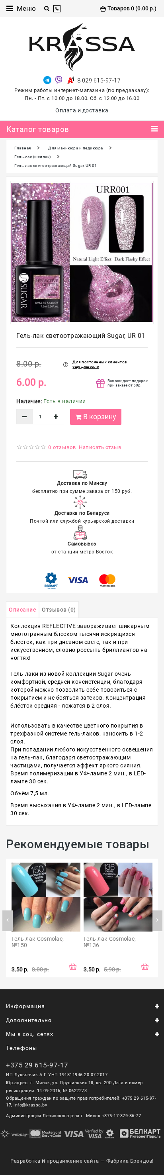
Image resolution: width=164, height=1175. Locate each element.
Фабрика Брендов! (130, 1161)
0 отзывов (62, 447)
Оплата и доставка (82, 110)
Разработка (25, 1161)
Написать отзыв (100, 447)
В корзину (99, 416)
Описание (22, 609)
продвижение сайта (73, 1161)
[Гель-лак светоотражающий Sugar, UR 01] (82, 252)
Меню (26, 8)
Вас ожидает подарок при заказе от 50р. (127, 383)
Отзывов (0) (59, 609)
